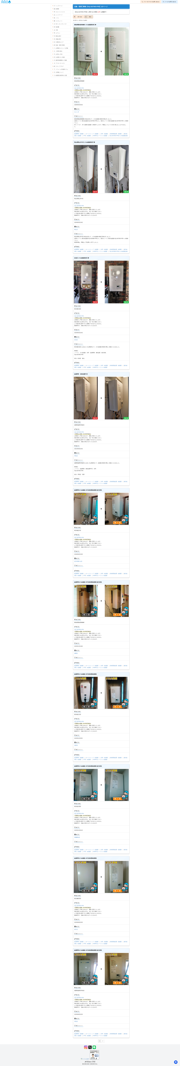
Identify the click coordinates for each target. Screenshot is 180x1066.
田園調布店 (77, 837)
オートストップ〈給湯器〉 (92, 133)
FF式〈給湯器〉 (88, 135)
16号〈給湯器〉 (105, 133)
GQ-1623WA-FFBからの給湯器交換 (118, 251)
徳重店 (76, 653)
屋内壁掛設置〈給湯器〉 (116, 133)
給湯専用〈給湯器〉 (79, 133)
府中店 (76, 929)
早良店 (76, 455)
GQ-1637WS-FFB (79, 88)
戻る (90, 16)
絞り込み (80, 16)
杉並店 (76, 339)
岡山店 (76, 229)
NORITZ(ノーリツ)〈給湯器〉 (100, 135)
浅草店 (76, 745)
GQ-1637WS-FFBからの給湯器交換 (119, 135)
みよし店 (76, 111)
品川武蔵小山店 (78, 561)
